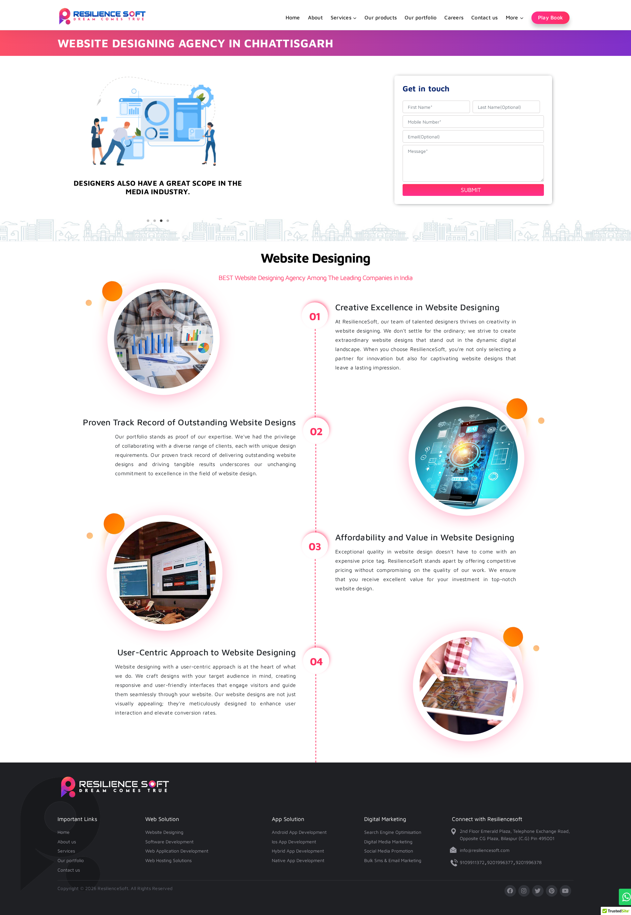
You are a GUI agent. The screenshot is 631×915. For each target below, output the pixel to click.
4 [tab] (167, 221)
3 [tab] (161, 221)
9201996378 (529, 862)
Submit (471, 189)
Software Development (169, 841)
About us (67, 841)
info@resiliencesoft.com (484, 850)
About (315, 17)
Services (66, 851)
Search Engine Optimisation (392, 832)
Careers (453, 17)
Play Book (550, 17)
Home (293, 17)
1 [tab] (148, 221)
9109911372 (472, 862)
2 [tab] (154, 221)
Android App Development (299, 832)
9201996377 (500, 862)
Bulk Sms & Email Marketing (392, 860)
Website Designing (164, 832)
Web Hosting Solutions (168, 860)
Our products (380, 17)
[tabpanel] (157, 199)
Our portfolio (420, 17)
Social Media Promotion (388, 851)
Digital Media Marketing (388, 841)
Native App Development (298, 860)
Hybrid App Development (298, 851)
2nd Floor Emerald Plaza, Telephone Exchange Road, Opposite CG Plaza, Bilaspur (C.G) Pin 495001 (515, 834)
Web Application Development (176, 851)
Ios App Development (294, 841)
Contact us (484, 17)
